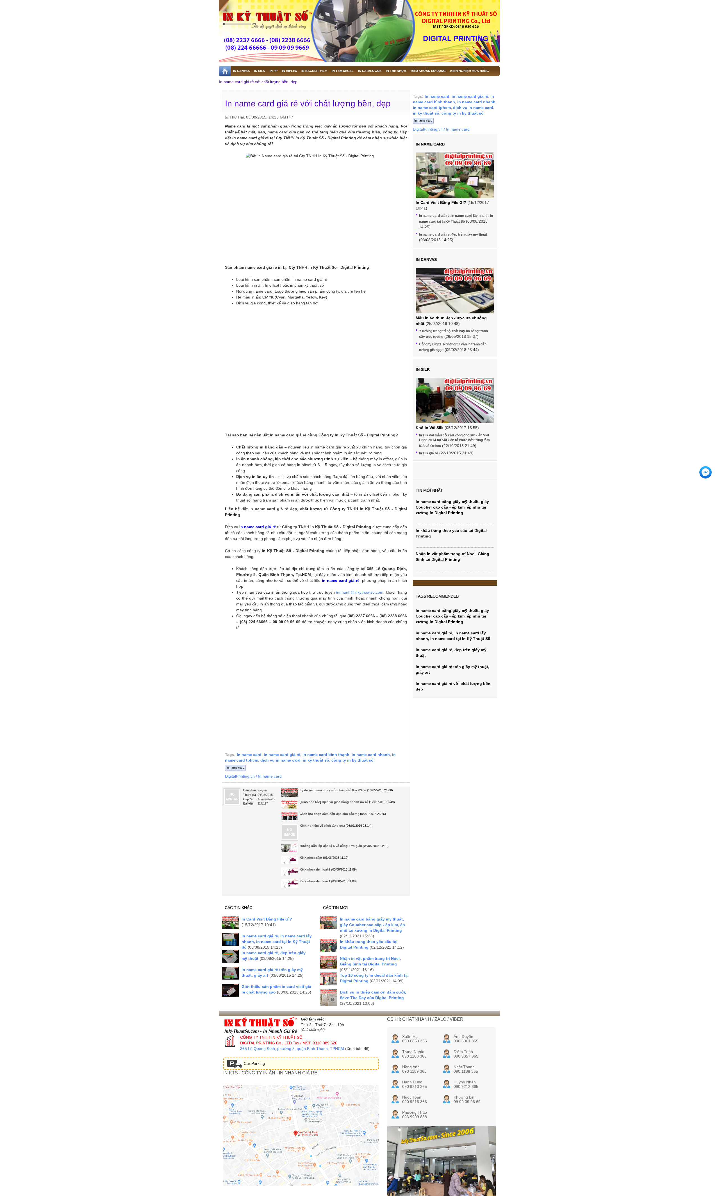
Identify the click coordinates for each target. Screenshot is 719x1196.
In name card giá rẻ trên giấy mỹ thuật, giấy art (452, 669)
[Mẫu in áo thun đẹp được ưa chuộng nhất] (455, 297)
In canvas (426, 259)
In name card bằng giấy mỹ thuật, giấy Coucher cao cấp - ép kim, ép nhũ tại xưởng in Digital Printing (372, 925)
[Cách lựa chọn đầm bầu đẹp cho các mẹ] (289, 820)
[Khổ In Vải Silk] (455, 407)
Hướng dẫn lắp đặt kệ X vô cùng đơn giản (331, 846)
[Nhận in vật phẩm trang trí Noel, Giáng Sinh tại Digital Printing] (328, 962)
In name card (249, 754)
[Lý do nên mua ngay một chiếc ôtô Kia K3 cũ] (289, 794)
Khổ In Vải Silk (429, 427)
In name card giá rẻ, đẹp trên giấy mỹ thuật (453, 234)
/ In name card (269, 776)
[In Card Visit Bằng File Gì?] (230, 922)
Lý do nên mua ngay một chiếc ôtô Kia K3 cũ (333, 790)
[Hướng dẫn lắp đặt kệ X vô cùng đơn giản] (289, 850)
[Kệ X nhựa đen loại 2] (289, 873)
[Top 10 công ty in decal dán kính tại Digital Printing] (328, 978)
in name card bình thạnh (325, 754)
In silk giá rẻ (428, 453)
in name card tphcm (432, 107)
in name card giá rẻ (282, 754)
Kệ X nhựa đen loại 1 (315, 881)
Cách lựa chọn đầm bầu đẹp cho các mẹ (329, 813)
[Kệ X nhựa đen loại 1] (289, 885)
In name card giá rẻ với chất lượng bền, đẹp (258, 81)
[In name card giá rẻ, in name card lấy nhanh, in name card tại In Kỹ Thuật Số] (230, 939)
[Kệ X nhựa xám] (289, 862)
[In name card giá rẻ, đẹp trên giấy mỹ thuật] (230, 956)
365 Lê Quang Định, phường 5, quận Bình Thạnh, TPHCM (292, 1048)
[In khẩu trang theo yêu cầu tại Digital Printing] (328, 945)
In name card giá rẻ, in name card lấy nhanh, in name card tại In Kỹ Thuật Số (277, 941)
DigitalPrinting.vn (240, 776)
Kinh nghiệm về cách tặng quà (322, 825)
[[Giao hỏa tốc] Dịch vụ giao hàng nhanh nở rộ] (289, 806)
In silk (423, 369)
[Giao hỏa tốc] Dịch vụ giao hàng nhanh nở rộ (334, 802)
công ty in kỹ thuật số (352, 760)
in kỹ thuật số (316, 760)
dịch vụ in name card (280, 760)
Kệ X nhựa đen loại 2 (315, 869)
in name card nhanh (371, 754)
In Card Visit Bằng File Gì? (267, 919)
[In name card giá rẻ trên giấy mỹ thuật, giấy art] (230, 973)
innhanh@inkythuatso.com (359, 592)
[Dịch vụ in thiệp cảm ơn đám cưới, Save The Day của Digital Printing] (328, 997)
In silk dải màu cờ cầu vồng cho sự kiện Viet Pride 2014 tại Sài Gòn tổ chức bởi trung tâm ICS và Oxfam (454, 440)
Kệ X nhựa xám (311, 857)
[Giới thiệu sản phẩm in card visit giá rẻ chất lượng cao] (230, 990)
